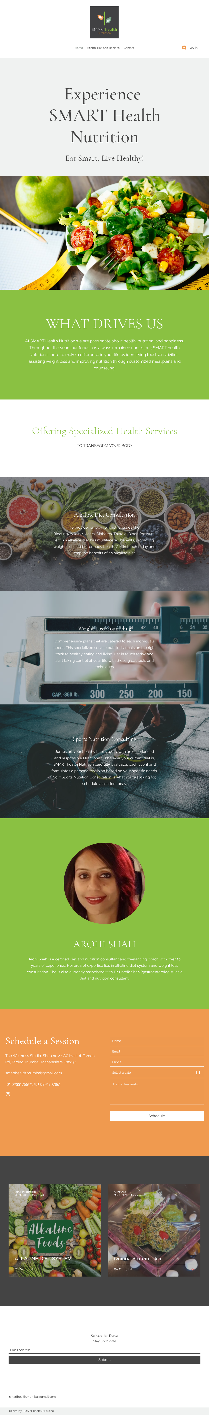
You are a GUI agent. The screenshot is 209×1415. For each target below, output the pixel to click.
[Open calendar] (198, 1072)
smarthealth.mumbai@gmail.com (33, 1073)
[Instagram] (8, 1094)
